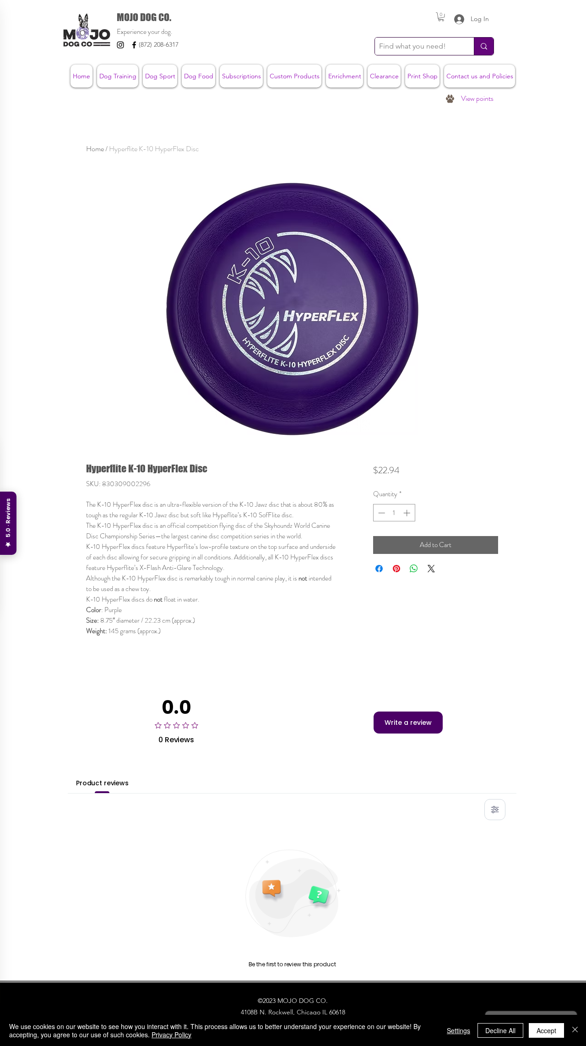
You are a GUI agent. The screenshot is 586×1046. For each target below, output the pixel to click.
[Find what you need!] (484, 46)
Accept (546, 1030)
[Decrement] (380, 512)
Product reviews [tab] (102, 783)
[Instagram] (120, 44)
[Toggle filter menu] (494, 809)
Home (95, 148)
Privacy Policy (171, 1034)
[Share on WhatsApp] (413, 568)
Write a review (408, 722)
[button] (441, 16)
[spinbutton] (394, 512)
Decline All (500, 1030)
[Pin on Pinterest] (396, 568)
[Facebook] (134, 44)
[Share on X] (431, 568)
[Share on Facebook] (379, 568)
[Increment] (408, 512)
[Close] (575, 1030)
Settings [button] (458, 1030)
